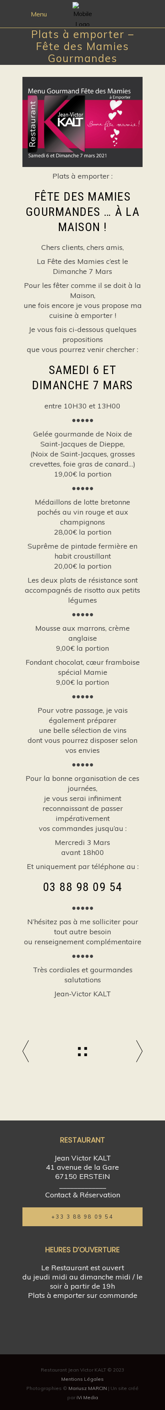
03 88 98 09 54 (83, 887)
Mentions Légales (82, 1379)
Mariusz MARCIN (87, 1388)
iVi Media (87, 1397)
